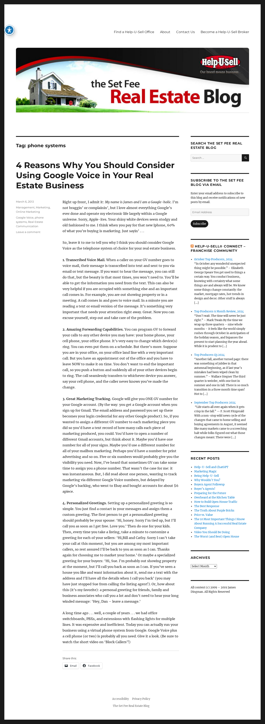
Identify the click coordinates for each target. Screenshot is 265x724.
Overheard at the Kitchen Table (214, 497)
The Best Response (206, 506)
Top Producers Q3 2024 (209, 355)
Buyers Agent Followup (209, 484)
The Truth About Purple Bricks (214, 510)
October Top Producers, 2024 (213, 259)
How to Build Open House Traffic (215, 502)
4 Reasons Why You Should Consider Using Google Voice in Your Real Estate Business (95, 175)
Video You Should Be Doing (212, 532)
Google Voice (25, 217)
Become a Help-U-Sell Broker (225, 32)
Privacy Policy (141, 699)
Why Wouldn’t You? (207, 480)
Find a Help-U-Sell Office (134, 32)
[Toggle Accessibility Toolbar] (9, 30)
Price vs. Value (203, 515)
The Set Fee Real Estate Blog (131, 706)
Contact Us (185, 32)
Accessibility (120, 699)
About (165, 32)
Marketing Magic (205, 471)
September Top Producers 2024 (215, 402)
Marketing (43, 207)
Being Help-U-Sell (206, 476)
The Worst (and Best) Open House (216, 536)
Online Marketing (28, 211)
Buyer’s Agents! (204, 489)
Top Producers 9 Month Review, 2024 (219, 311)
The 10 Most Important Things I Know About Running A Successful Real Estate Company (220, 523)
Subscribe (199, 224)
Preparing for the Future (210, 493)
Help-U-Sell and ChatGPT (211, 467)
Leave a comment (28, 232)
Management (25, 207)
